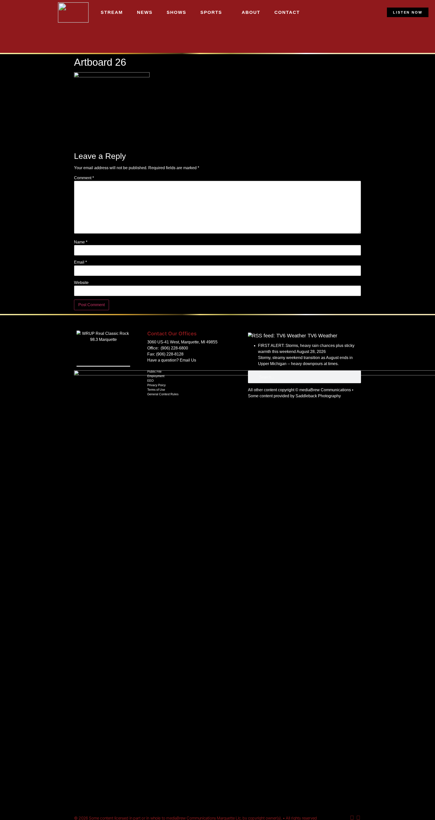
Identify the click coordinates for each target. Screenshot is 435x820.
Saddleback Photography (318, 396)
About (251, 12)
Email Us (188, 360)
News (145, 12)
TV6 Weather (322, 335)
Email (80, 262)
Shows (176, 12)
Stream (112, 12)
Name (80, 242)
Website (81, 283)
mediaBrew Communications (325, 390)
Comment (84, 178)
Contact (287, 12)
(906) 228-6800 (174, 348)
